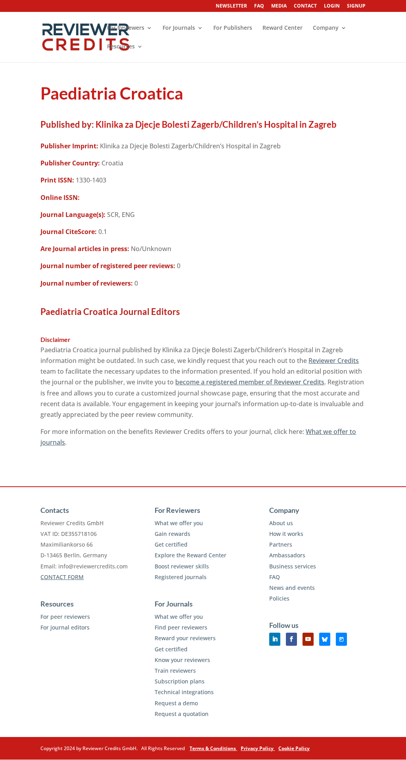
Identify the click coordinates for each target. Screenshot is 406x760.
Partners (280, 544)
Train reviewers (175, 670)
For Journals (179, 28)
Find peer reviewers (181, 627)
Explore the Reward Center (190, 555)
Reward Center (282, 28)
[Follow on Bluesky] (324, 639)
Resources (121, 47)
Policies (279, 598)
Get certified (171, 544)
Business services (292, 566)
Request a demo (176, 703)
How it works (286, 533)
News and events (292, 587)
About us (281, 523)
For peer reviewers (65, 616)
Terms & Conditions (213, 748)
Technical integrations (184, 692)
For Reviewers (125, 28)
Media (279, 6)
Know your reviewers (182, 660)
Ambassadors (287, 555)
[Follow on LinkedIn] (274, 639)
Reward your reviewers (185, 638)
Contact (305, 6)
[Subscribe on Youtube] (308, 639)
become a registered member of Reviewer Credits (249, 382)
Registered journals (181, 577)
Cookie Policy (294, 748)
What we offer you (179, 523)
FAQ (259, 6)
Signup (356, 6)
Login (332, 6)
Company (326, 28)
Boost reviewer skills (182, 566)
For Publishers (232, 28)
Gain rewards (172, 533)
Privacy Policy (258, 748)
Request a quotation (182, 714)
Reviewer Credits (333, 360)
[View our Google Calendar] (341, 639)
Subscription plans (180, 681)
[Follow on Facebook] (291, 639)
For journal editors (65, 627)
